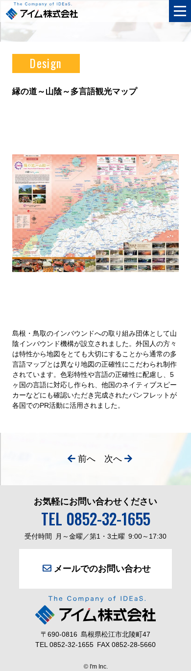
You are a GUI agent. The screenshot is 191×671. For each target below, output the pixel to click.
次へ (113, 459)
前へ (87, 459)
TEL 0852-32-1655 (95, 518)
